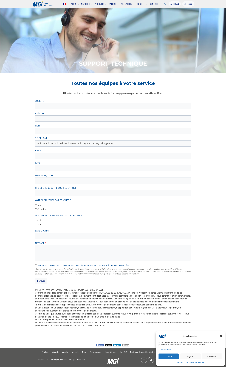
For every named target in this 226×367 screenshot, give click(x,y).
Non (39, 224)
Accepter (168, 356)
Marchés (65, 352)
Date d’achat (42, 230)
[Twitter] (151, 360)
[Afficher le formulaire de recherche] (165, 4)
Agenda (75, 352)
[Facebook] (144, 360)
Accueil (75, 4)
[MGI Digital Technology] (42, 4)
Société (40, 101)
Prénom (40, 113)
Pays (37, 163)
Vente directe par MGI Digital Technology (58, 215)
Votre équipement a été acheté (53, 200)
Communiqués (96, 352)
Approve (175, 3)
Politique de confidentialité (195, 362)
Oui (39, 220)
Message (40, 243)
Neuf (39, 205)
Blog (84, 352)
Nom (38, 125)
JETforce (188, 4)
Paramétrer (211, 356)
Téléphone (41, 138)
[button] (220, 336)
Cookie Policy (180, 362)
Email (39, 150)
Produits (45, 352)
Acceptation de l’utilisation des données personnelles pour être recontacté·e (84, 265)
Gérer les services (165, 350)
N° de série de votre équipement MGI (55, 187)
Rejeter (190, 356)
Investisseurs (111, 352)
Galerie (55, 352)
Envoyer (41, 280)
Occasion (41, 209)
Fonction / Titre (44, 175)
